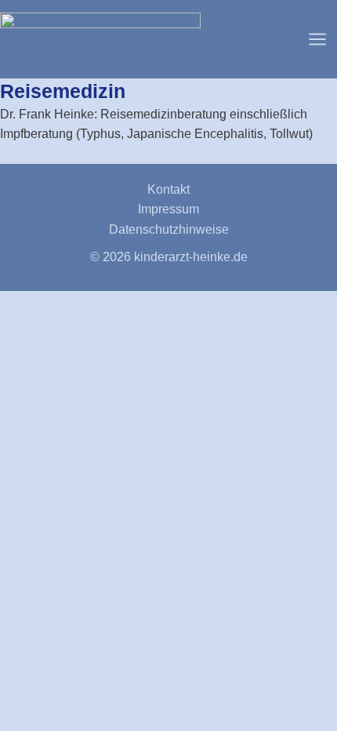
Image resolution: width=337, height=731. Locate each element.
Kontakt (168, 189)
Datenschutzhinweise (169, 229)
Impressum (168, 209)
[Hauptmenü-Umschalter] (318, 39)
